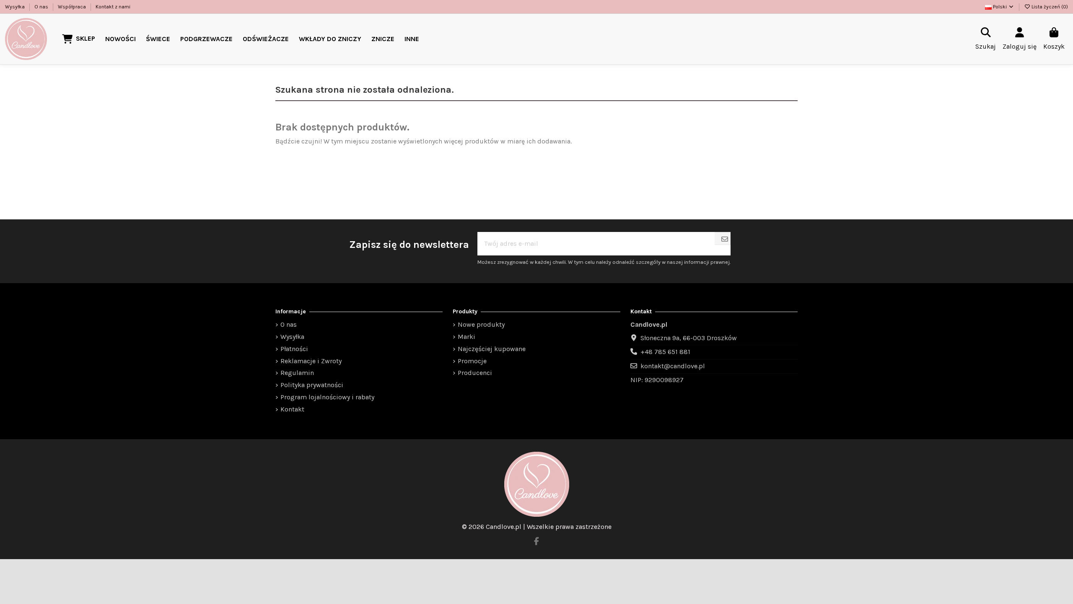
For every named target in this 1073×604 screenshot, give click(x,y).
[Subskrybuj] (725, 240)
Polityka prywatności (311, 385)
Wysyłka (15, 7)
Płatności (294, 349)
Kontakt (292, 409)
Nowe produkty (481, 324)
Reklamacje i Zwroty (311, 361)
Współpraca (72, 7)
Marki (466, 337)
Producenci (475, 373)
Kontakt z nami (113, 7)
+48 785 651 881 (665, 352)
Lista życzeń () (1049, 7)
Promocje (472, 361)
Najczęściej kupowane (492, 349)
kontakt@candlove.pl (672, 366)
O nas (41, 7)
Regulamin (297, 373)
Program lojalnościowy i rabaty (327, 397)
